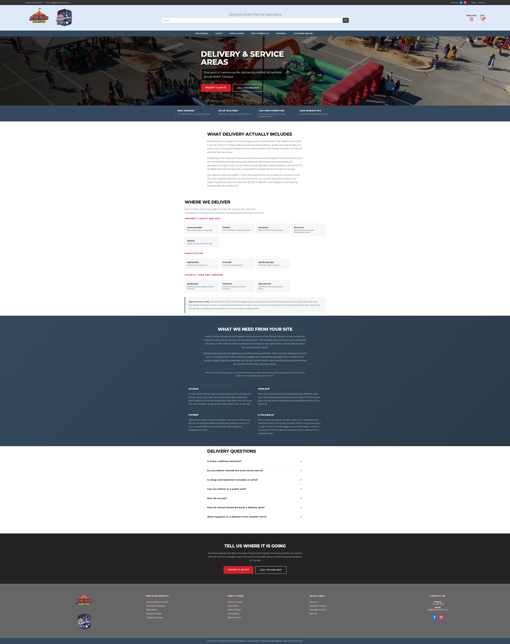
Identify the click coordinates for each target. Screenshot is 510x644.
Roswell (233, 263)
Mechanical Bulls (154, 613)
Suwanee (270, 228)
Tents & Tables (234, 610)
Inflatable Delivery (317, 610)
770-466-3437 (36, 2)
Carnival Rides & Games (157, 602)
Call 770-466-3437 (248, 88)
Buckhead (200, 286)
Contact (481, 2)
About (473, 2)
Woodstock (270, 286)
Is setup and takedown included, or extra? (232, 479)
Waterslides (151, 610)
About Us (313, 602)
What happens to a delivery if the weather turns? (237, 516)
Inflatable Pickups (317, 606)
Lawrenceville (199, 228)
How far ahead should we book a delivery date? (236, 507)
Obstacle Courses (154, 617)
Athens (199, 242)
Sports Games (234, 617)
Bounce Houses (235, 602)
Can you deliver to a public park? (227, 489)
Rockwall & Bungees (155, 606)
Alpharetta (197, 263)
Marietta (234, 286)
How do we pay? (217, 498)
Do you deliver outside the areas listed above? (235, 470)
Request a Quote (215, 87)
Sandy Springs (269, 263)
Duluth (236, 228)
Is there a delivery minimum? (224, 461)
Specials (313, 613)
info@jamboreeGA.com (59, 2)
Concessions (233, 613)
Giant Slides (233, 606)
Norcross (304, 229)
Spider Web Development (293, 641)
